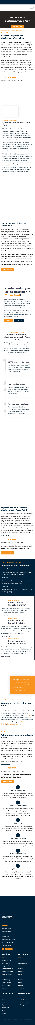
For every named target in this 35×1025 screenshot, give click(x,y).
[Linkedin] (8, 949)
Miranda (3, 724)
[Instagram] (5, 949)
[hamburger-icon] (32, 8)
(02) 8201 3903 (20, 690)
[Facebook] (3, 949)
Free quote (19, 320)
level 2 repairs (27, 715)
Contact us (9, 320)
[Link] (11, 949)
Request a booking (7, 269)
